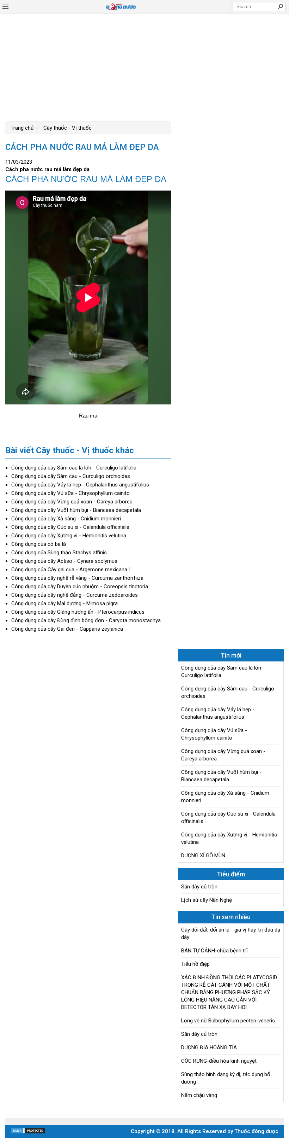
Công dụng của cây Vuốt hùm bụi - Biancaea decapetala (76, 510)
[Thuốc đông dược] (120, 6)
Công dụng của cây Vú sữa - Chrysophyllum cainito (70, 493)
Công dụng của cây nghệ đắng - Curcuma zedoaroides (74, 595)
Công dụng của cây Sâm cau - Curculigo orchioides (70, 476)
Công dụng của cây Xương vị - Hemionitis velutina (68, 535)
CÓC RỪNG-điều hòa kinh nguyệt (219, 1061)
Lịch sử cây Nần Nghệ (206, 900)
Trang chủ (22, 128)
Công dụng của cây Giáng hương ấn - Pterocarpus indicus (77, 612)
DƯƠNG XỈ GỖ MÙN (203, 855)
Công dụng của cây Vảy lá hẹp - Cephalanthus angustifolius (80, 485)
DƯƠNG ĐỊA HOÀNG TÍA (209, 1047)
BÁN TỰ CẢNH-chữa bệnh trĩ (214, 950)
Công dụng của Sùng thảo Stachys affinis (59, 552)
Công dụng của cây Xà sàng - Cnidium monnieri (66, 518)
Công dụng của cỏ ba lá (38, 544)
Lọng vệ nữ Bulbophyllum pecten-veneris (228, 1020)
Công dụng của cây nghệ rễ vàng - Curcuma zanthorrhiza (77, 578)
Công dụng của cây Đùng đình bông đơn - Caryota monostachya (86, 620)
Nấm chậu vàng (199, 1095)
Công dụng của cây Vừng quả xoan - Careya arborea (72, 501)
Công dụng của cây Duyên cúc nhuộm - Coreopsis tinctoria (79, 586)
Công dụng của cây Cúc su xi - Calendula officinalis (70, 527)
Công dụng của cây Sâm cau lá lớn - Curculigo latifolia (73, 468)
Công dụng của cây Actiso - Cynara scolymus (64, 561)
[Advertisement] (144, 66)
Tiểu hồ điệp (195, 964)
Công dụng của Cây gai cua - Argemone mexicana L (71, 569)
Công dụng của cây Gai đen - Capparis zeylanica (67, 629)
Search (280, 6)
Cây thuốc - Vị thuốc (67, 128)
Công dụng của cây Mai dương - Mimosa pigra (64, 603)
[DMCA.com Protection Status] (28, 1132)
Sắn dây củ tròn (199, 886)
